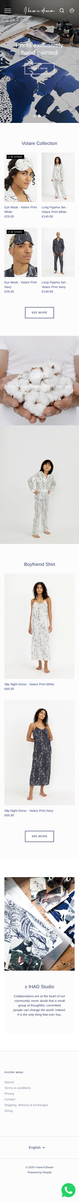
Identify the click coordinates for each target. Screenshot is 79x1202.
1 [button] (34, 119)
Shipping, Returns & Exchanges (26, 1105)
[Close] (70, 562)
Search (9, 1082)
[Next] (73, 116)
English (35, 1147)
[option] (39, 61)
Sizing (8, 1110)
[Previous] (6, 116)
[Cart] (72, 10)
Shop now (39, 68)
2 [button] (39, 119)
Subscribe (40, 627)
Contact (9, 1099)
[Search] (62, 10)
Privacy (9, 1093)
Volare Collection (39, 143)
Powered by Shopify (40, 1172)
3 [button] (45, 119)
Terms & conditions (17, 1088)
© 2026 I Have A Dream (40, 1167)
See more (39, 312)
